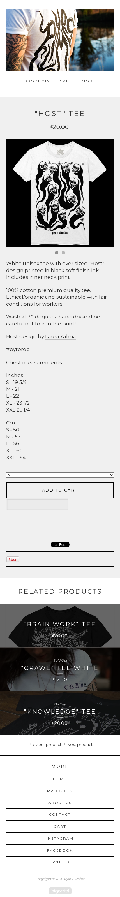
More (89, 81)
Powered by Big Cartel (60, 890)
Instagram (60, 838)
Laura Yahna (60, 336)
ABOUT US (60, 803)
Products (37, 81)
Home (60, 779)
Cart (66, 81)
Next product (80, 744)
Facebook (60, 850)
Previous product (45, 744)
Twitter (60, 862)
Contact (60, 814)
